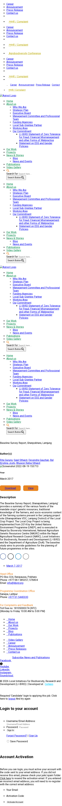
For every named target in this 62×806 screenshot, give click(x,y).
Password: (12, 727)
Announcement (14, 7)
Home (11, 619)
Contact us (12, 13)
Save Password (19, 741)
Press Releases (17, 648)
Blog (10, 631)
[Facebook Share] (3, 556)
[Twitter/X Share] (11, 556)
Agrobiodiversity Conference (24, 53)
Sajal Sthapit (20, 460)
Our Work (13, 625)
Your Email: (12, 789)
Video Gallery (15, 639)
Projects (13, 628)
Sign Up (33, 735)
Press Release (14, 10)
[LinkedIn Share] (18, 556)
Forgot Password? (16, 735)
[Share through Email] (26, 556)
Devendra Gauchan (38, 460)
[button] (8, 170)
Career (10, 4)
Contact (56, 85)
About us (13, 622)
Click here (5, 778)
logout (11, 698)
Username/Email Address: (20, 721)
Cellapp (49, 684)
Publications (15, 634)
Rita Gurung (6, 460)
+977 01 (18, 597)
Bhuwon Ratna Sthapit (28, 463)
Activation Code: (15, 795)
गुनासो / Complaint (18, 21)
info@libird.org (15, 582)
